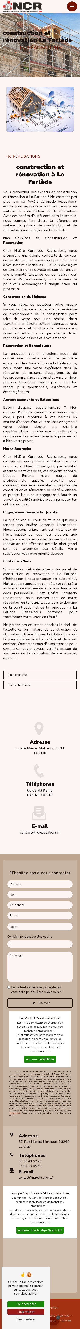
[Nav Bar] (72, 6)
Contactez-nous (19, 685)
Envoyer (44, 1003)
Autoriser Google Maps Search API (40, 1230)
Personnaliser (25, 1319)
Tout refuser (26, 1312)
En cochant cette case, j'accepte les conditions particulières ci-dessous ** (37, 989)
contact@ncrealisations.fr (40, 832)
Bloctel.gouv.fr (15, 1113)
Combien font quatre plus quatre (29, 936)
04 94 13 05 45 (40, 795)
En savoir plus (18, 675)
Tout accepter (26, 1304)
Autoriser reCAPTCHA (40, 1059)
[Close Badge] (58, 1318)
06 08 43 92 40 (40, 790)
